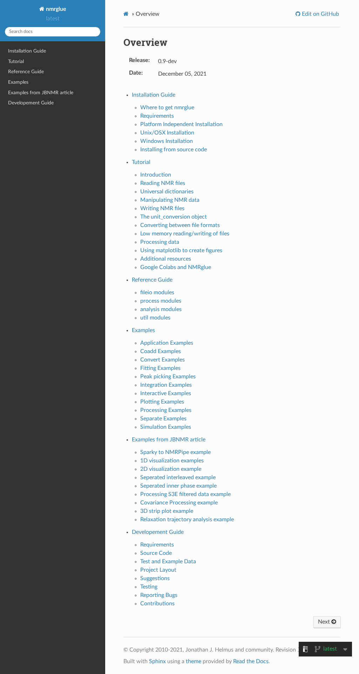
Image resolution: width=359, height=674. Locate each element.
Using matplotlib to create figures (181, 250)
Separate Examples (163, 418)
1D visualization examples (172, 460)
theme (193, 661)
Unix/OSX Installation (167, 133)
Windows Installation (166, 141)
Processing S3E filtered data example (185, 494)
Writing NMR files (162, 208)
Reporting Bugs (158, 595)
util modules (155, 318)
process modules (160, 301)
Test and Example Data (168, 561)
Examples (18, 82)
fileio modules (157, 292)
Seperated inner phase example (178, 486)
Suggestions (155, 578)
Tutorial (16, 61)
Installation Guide (27, 51)
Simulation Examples (165, 427)
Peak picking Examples (168, 376)
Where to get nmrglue (167, 107)
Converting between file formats (180, 225)
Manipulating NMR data (169, 200)
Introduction (155, 175)
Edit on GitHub (319, 14)
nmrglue (55, 9)
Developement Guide (31, 102)
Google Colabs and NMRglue (175, 267)
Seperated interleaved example (178, 477)
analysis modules (161, 309)
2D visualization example (170, 469)
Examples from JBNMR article (40, 92)
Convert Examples (162, 360)
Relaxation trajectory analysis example (187, 519)
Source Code (156, 553)
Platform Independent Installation (181, 124)
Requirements (157, 116)
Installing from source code (173, 149)
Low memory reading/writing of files (184, 233)
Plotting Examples (162, 402)
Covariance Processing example (179, 503)
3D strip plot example (166, 511)
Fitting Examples (160, 368)
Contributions (157, 603)
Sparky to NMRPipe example (175, 452)
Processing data (159, 242)
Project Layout (158, 570)
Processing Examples (165, 410)
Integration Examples (166, 385)
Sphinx (157, 661)
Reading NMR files (162, 183)
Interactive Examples (165, 393)
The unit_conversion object (173, 217)
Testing (148, 587)
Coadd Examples (160, 351)
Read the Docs (251, 661)
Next (324, 622)
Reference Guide (26, 71)
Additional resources (165, 259)
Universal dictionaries (167, 191)
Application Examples (166, 343)
